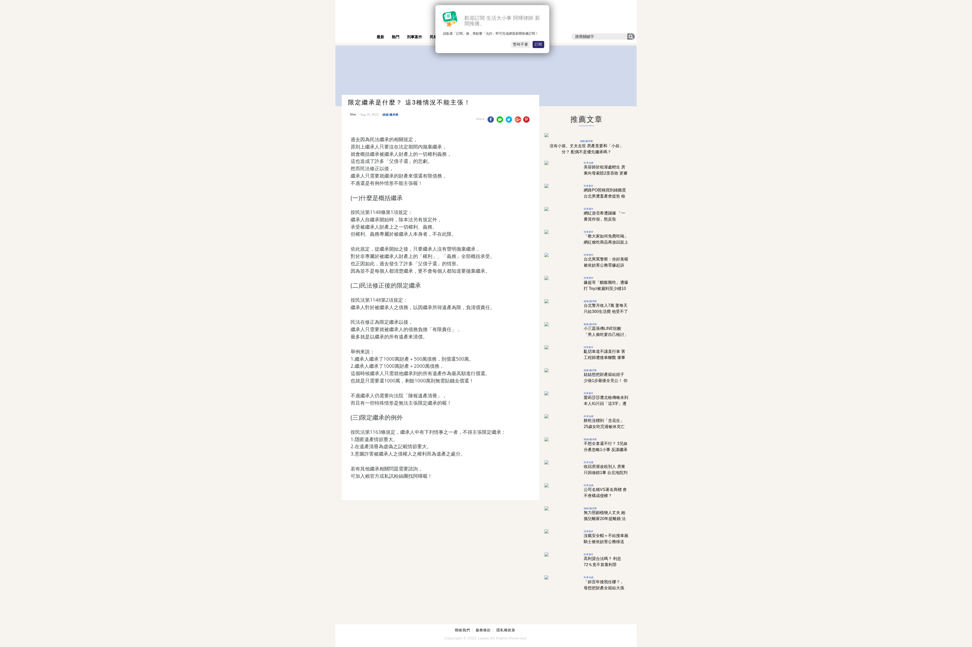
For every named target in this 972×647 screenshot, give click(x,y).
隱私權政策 (505, 630)
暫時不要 (520, 44)
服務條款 (483, 630)
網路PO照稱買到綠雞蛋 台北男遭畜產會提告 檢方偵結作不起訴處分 (605, 196)
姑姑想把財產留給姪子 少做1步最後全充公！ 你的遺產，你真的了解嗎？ (606, 380)
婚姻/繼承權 (390, 114)
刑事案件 (414, 37)
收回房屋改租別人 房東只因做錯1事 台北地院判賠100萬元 (605, 472)
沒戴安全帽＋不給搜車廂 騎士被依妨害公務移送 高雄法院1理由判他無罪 (606, 541)
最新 (380, 37)
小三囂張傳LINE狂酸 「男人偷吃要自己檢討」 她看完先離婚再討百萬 (606, 334)
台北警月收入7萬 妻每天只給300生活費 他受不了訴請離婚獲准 (606, 311)
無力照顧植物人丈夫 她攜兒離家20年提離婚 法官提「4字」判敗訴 (605, 518)
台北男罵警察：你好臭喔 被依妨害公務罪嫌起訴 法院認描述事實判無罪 (606, 265)
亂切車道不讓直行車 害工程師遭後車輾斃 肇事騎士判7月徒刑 (604, 357)
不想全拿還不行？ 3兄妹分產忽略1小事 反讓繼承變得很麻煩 (605, 449)
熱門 (395, 37)
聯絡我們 (462, 630)
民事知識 (588, 162)
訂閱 (538, 44)
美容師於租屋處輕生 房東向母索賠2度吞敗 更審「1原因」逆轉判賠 (605, 173)
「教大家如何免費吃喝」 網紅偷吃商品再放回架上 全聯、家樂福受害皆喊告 (606, 242)
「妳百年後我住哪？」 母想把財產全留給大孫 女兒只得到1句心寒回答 (605, 588)
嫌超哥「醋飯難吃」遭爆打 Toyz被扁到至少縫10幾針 (606, 288)
